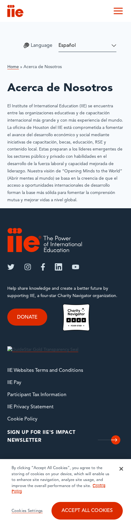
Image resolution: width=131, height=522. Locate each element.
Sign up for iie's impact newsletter (41, 436)
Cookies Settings (27, 511)
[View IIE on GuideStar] (42, 349)
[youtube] (75, 267)
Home (13, 67)
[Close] (121, 468)
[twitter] (11, 267)
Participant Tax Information (36, 394)
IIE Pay (14, 382)
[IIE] (44, 240)
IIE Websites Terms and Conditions (45, 370)
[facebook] (43, 267)
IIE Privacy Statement (30, 407)
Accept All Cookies (87, 510)
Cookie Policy (22, 419)
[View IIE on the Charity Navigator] (76, 317)
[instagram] (27, 267)
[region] (65, 490)
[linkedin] (58, 267)
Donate (27, 317)
